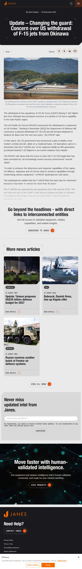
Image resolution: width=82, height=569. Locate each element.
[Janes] (10, 3)
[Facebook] (59, 51)
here (31, 425)
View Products (38, 485)
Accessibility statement (11, 548)
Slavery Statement (10, 551)
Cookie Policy (62, 561)
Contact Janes (13, 531)
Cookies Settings (32, 565)
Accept (48, 565)
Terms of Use (8, 544)
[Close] (78, 557)
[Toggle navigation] (78, 3)
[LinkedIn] (69, 51)
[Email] (75, 51)
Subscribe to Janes (38, 230)
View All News (38, 384)
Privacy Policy (8, 540)
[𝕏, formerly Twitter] (64, 51)
